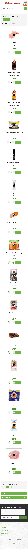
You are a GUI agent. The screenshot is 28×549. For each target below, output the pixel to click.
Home (4, 493)
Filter (6, 20)
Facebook (14, 542)
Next (10, 487)
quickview (14, 35)
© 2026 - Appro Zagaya (14, 539)
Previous (4, 487)
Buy (18, 52)
